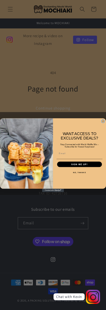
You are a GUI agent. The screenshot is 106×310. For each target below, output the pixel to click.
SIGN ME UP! (79, 164)
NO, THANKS (79, 172)
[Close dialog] (103, 121)
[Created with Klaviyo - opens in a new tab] (53, 190)
